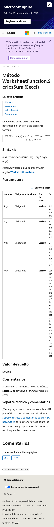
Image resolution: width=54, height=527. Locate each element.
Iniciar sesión (45, 32)
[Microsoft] (27, 33)
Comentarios (11, 114)
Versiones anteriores (12, 505)
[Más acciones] (49, 66)
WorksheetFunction (22, 172)
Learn (6, 66)
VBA (14, 66)
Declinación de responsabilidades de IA (22, 501)
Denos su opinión (19, 57)
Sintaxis (9, 102)
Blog (29, 505)
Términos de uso (10, 518)
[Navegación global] (3, 32)
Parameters (10, 106)
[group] (27, 275)
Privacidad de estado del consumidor (21, 514)
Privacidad (7, 509)
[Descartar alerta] (49, 4)
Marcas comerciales (33, 518)
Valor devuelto (12, 110)
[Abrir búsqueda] (34, 32)
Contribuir (42, 505)
